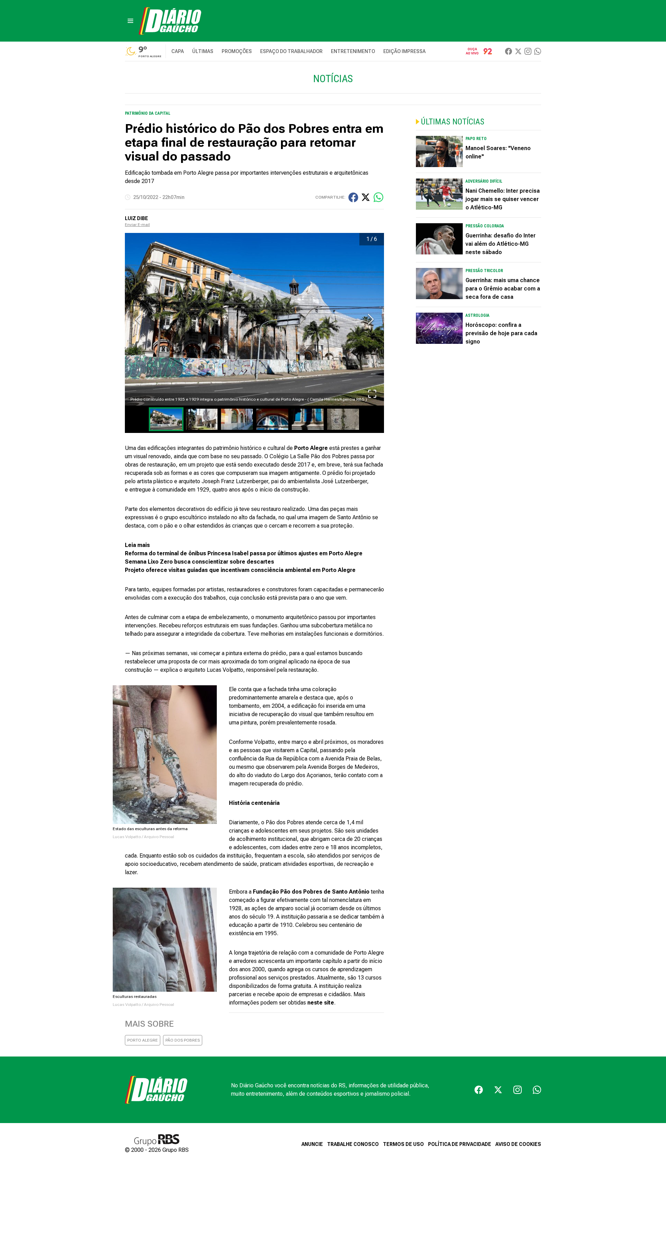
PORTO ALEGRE (142, 1040)
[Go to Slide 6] (343, 419)
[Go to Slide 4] (272, 419)
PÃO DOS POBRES (182, 1040)
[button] (254, 319)
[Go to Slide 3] (237, 419)
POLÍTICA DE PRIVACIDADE (459, 1144)
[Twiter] (518, 51)
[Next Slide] (371, 319)
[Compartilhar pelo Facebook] (353, 197)
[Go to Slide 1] (166, 419)
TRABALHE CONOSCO (353, 1144)
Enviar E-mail (137, 224)
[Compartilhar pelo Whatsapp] (378, 197)
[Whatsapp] (537, 51)
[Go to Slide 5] (307, 419)
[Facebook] (508, 51)
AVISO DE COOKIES (518, 1144)
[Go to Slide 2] (201, 419)
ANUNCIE (312, 1144)
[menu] (130, 21)
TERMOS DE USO (403, 1144)
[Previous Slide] (138, 319)
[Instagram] (527, 51)
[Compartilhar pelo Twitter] (365, 197)
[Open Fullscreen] (372, 394)
